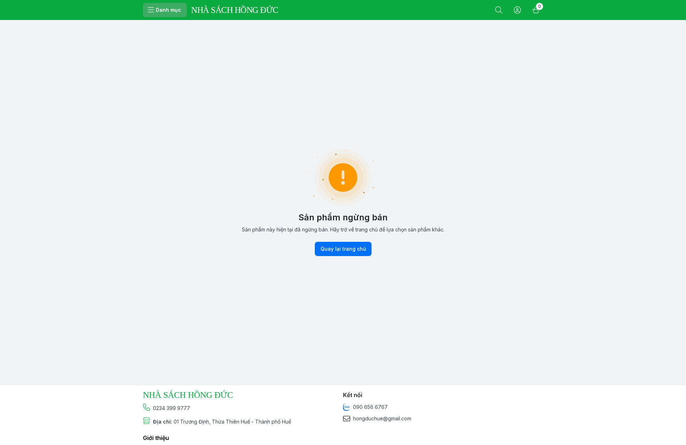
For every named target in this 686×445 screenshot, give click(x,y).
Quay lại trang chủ (343, 249)
